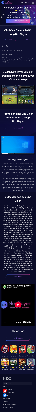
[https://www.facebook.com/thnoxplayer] (5, 395)
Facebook (6, 398)
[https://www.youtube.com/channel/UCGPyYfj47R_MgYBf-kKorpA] (5, 391)
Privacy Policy (8, 407)
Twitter (5, 401)
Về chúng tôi (7, 389)
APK (27, 39)
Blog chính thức (8, 392)
